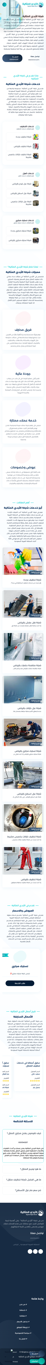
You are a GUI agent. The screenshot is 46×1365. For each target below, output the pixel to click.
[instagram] (30, 1251)
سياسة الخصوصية (22, 1333)
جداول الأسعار (22, 1322)
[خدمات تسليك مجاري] (8, 221)
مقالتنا (22, 1316)
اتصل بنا (22, 1339)
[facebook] (40, 1251)
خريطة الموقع (22, 1327)
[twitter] (35, 1251)
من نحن (22, 1304)
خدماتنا (22, 1310)
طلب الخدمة (20, 983)
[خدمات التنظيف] (8, 127)
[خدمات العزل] (8, 174)
